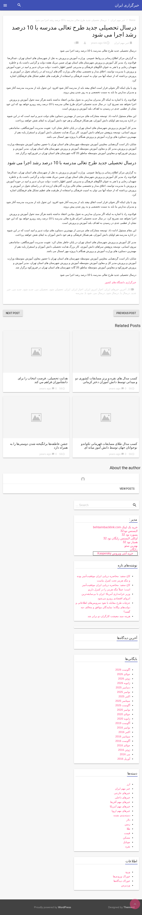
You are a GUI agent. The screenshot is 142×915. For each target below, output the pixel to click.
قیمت (127, 833)
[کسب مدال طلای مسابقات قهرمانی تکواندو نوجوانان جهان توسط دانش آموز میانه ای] (105, 417)
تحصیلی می (41, 289)
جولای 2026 (123, 674)
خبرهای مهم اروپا (121, 810)
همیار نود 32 (130, 542)
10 (129, 289)
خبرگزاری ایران (127, 5)
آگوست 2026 (122, 669)
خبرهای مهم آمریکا (120, 806)
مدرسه (79, 293)
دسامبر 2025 (123, 687)
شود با (88, 293)
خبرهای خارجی (122, 793)
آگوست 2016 (122, 740)
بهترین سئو (131, 545)
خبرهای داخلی (122, 797)
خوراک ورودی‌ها (121, 876)
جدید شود (28, 289)
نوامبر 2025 (123, 691)
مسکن (126, 837)
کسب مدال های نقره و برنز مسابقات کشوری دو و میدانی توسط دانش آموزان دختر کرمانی (106, 380)
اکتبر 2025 (124, 696)
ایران (67, 289)
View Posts (127, 488)
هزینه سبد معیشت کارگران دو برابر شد (109, 616)
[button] (5, 5)
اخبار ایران (77, 289)
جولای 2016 (123, 745)
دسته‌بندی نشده (122, 815)
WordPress (64, 907)
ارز (128, 784)
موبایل (126, 842)
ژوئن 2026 (124, 678)
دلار (128, 819)
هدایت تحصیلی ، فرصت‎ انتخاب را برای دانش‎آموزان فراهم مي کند (43, 380)
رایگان (134, 549)
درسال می (99, 293)
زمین (127, 824)
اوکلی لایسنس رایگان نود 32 (120, 538)
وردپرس (125, 885)
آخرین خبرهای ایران (115, 289)
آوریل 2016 (123, 758)
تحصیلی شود (56, 289)
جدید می (17, 289)
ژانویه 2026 (123, 683)
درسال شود (112, 293)
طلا (128, 828)
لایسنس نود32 (129, 530)
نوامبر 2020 (123, 709)
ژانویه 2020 (123, 718)
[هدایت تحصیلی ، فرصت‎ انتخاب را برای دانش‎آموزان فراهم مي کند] (36, 352)
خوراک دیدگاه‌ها (122, 880)
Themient (129, 907)
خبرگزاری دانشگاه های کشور (120, 282)
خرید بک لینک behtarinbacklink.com (115, 527)
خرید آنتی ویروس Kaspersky (115, 553)
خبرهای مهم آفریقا (120, 801)
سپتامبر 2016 (122, 736)
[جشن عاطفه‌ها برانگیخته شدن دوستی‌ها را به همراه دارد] (36, 417)
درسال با (125, 293)
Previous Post (126, 313)
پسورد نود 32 (130, 534)
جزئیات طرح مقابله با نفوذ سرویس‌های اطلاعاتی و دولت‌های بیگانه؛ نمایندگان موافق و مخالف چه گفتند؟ (103, 607)
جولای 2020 (123, 714)
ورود (127, 871)
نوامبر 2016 (123, 727)
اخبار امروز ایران (94, 289)
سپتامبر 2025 (122, 700)
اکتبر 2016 (124, 732)
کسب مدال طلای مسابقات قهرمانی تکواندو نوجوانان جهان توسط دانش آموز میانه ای (109, 445)
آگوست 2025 (122, 705)
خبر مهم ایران (118, 20)
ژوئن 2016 (124, 749)
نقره (127, 846)
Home (132, 20)
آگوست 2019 (122, 723)
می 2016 (125, 754)
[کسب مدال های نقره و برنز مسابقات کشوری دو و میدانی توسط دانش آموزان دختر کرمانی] (105, 352)
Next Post (13, 313)
